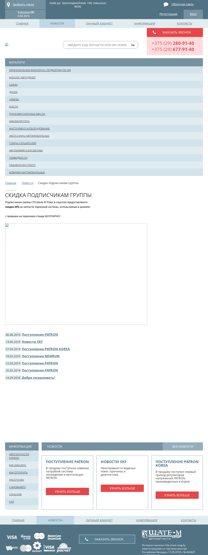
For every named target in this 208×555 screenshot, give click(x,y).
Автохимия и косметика (26, 150)
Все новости (182, 446)
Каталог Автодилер (22, 77)
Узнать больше (67, 491)
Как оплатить (18, 472)
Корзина (24, 12)
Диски (13, 92)
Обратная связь (182, 4)
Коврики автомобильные (27, 172)
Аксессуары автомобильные (29, 136)
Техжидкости (18, 157)
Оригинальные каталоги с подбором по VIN (40, 70)
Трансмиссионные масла (27, 114)
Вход (193, 14)
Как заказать (17, 465)
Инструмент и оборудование (29, 128)
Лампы (14, 99)
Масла (13, 106)
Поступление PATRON (40, 334)
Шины (13, 84)
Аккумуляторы (19, 121)
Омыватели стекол (22, 165)
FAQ (11, 501)
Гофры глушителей (22, 143)
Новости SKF (32, 341)
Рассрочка (16, 480)
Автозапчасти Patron (19, 456)
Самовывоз (17, 487)
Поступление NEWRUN (41, 356)
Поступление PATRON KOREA (46, 349)
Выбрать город (23, 4)
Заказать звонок (176, 32)
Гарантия (15, 494)
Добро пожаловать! (38, 377)
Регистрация (168, 14)
